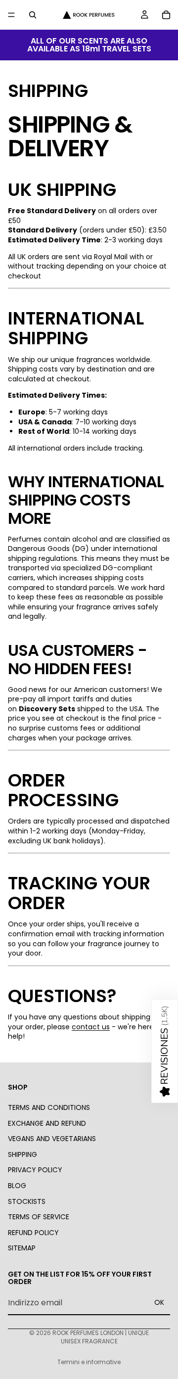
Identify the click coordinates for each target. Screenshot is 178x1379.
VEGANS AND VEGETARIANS (52, 1139)
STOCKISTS (26, 1201)
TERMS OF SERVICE (38, 1217)
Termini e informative (89, 1362)
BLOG (17, 1186)
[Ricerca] (33, 15)
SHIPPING (22, 1154)
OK (159, 1303)
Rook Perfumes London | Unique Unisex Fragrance (100, 1337)
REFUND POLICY (33, 1233)
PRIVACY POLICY (35, 1170)
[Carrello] (166, 15)
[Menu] (11, 14)
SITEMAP (22, 1248)
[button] (164, 1051)
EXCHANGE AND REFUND (47, 1123)
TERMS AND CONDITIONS (49, 1107)
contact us (91, 1027)
